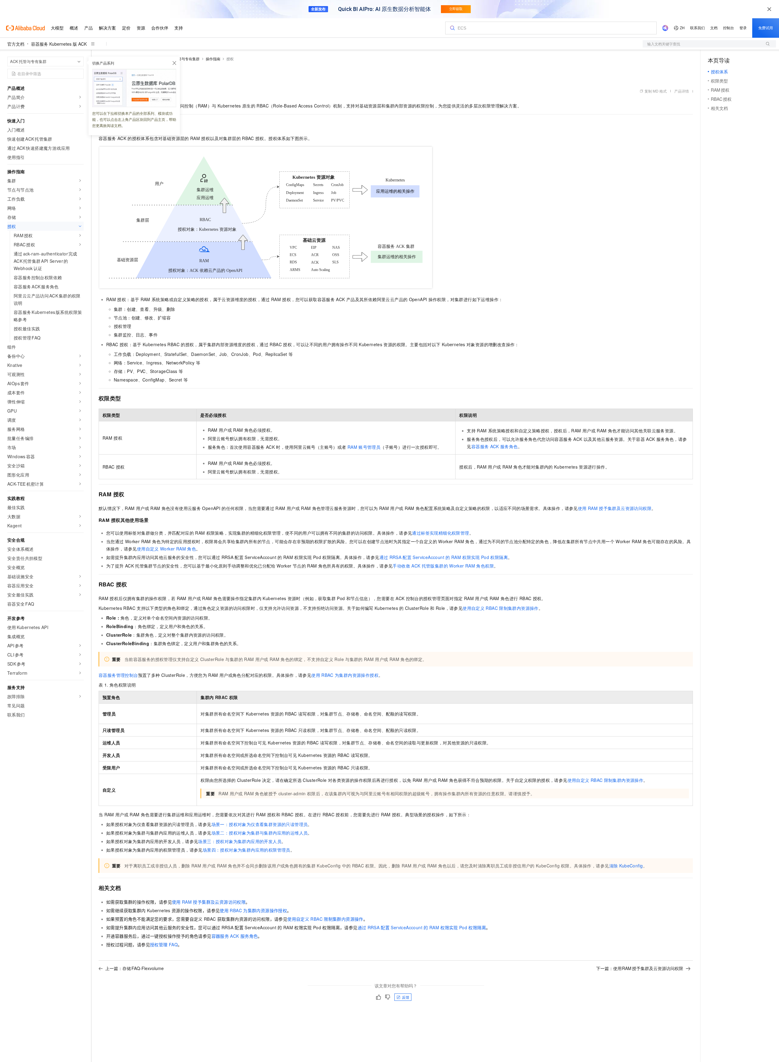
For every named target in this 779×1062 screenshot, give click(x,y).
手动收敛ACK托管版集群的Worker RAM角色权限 (443, 566)
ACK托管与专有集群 (183, 58)
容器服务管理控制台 (118, 675)
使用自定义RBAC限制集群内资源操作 (501, 608)
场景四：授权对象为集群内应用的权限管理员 (246, 850)
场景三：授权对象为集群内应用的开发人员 (239, 841)
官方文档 (15, 44)
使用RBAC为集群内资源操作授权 (345, 675)
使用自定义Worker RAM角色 (166, 549)
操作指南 (213, 58)
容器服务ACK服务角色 (494, 446)
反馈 (405, 997)
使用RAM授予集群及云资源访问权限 (614, 508)
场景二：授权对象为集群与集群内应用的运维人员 (259, 833)
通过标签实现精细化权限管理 (440, 533)
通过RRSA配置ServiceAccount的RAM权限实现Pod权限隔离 (443, 557)
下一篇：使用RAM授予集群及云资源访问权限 (639, 968)
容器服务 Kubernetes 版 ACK (59, 44)
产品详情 (681, 90)
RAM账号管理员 (364, 447)
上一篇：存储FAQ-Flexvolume (134, 968)
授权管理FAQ (164, 944)
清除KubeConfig (626, 866)
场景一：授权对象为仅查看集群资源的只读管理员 (259, 824)
